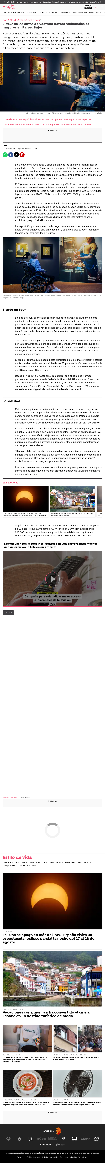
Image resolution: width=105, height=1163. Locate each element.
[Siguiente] (100, 2)
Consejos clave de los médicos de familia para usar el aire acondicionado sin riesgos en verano (77, 1104)
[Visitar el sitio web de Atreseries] (63, 1139)
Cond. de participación (68, 1157)
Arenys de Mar (36, 2)
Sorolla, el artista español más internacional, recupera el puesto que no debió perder (48, 119)
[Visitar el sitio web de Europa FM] (85, 1139)
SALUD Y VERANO (60, 1100)
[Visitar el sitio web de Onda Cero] (74, 1139)
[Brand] (13, 7)
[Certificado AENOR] (88, 7)
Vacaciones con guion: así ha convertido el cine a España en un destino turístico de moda (46, 1014)
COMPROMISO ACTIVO (11, 1055)
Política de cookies (51, 1157)
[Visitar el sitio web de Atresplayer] (47, 1144)
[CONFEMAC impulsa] (27, 1039)
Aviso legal (21, 1157)
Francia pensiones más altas (77, 2)
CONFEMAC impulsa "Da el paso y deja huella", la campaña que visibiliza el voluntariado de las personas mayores (25, 1060)
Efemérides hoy (13, 2)
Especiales (66, 13)
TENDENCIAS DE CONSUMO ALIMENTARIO (19, 1100)
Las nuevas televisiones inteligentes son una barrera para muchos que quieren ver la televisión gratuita (50, 545)
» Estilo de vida (24, 798)
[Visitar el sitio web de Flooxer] (60, 1144)
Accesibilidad (83, 1157)
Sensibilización (80, 13)
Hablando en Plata (10, 798)
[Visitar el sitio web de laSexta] (19, 1139)
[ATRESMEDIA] (52, 1131)
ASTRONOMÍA (8, 932)
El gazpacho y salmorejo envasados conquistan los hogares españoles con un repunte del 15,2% (27, 1104)
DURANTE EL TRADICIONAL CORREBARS (69, 1055)
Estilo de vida (52, 13)
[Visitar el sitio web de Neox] (30, 1139)
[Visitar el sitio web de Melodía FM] (96, 1139)
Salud (41, 13)
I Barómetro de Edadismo (14, 13)
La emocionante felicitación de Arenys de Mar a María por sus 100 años (76, 1059)
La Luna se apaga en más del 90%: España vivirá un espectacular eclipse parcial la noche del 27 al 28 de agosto (48, 938)
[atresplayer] (96, 7)
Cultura (8, 612)
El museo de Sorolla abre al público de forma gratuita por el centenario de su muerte (48, 124)
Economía (32, 13)
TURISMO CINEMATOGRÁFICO (14, 1009)
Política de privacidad (35, 1157)
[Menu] (101, 7)
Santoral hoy (24, 2)
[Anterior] (4, 2)
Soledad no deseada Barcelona (54, 2)
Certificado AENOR (28, 865)
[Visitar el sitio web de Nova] (41, 1139)
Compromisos (95, 13)
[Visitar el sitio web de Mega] (52, 1139)
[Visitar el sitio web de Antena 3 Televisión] (8, 1139)
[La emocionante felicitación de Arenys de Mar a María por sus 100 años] (77, 1039)
